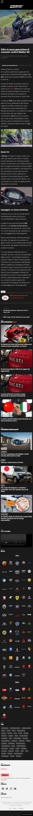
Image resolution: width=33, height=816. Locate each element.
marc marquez (6, 740)
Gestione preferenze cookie (27, 814)
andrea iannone (27, 728)
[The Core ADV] (5, 776)
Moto (15, 322)
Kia (11, 738)
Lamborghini (18, 738)
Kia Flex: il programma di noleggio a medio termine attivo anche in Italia (15, 455)
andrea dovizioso (15, 728)
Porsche (4, 751)
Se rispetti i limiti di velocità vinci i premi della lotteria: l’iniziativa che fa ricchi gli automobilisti (16, 518)
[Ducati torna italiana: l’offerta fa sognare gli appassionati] (16, 358)
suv (27, 751)
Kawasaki (4, 738)
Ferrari (10, 733)
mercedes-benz (21, 743)
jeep (17, 735)
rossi (17, 751)
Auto (3, 485)
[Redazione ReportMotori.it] (5, 300)
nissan (12, 748)
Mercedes (11, 743)
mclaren (4, 743)
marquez (15, 740)
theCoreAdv (4, 780)
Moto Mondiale (21, 746)
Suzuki (4, 753)
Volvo (12, 756)
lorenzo (26, 738)
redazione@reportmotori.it (16, 298)
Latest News (4, 514)
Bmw (14, 730)
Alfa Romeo (5, 728)
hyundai (4, 735)
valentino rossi (19, 753)
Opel (18, 748)
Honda (26, 733)
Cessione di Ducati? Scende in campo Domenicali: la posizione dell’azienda (13, 395)
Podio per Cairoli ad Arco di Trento (12, 462)
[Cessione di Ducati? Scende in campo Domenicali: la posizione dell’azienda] (16, 383)
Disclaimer (21, 808)
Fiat (16, 733)
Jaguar (11, 735)
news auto (5, 748)
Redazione (4, 769)
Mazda (28, 740)
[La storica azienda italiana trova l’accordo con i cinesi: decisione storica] (16, 408)
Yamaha (19, 756)
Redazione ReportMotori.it (18, 295)
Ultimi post (9, 291)
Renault (11, 751)
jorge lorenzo (24, 735)
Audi (3, 730)
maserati (22, 740)
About (3, 291)
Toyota (10, 753)
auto (9, 730)
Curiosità (4, 451)
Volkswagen (5, 756)
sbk (22, 751)
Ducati (4, 733)
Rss (10, 808)
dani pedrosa (21, 730)
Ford (21, 733)
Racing (3, 460)
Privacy (14, 808)
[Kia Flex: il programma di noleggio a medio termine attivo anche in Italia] (16, 441)
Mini (14, 746)
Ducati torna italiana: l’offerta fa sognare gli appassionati (15, 370)
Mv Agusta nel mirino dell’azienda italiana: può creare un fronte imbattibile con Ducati (16, 345)
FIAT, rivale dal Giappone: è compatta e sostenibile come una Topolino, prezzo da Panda (14, 489)
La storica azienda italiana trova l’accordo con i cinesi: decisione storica (16, 420)
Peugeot (24, 748)
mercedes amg (6, 746)
